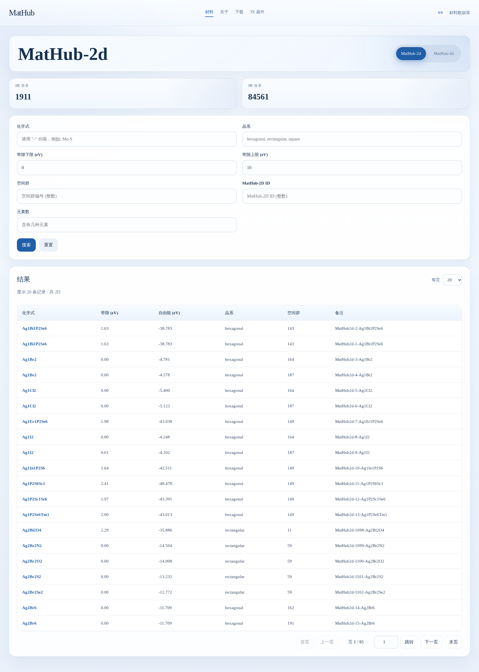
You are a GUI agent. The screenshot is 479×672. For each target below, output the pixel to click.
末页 (453, 642)
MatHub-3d (444, 53)
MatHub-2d (411, 53)
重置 (48, 244)
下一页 (431, 642)
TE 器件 (257, 11)
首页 (304, 642)
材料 (209, 11)
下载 (239, 11)
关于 (224, 11)
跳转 (409, 642)
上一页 (327, 642)
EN (440, 13)
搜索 (26, 244)
